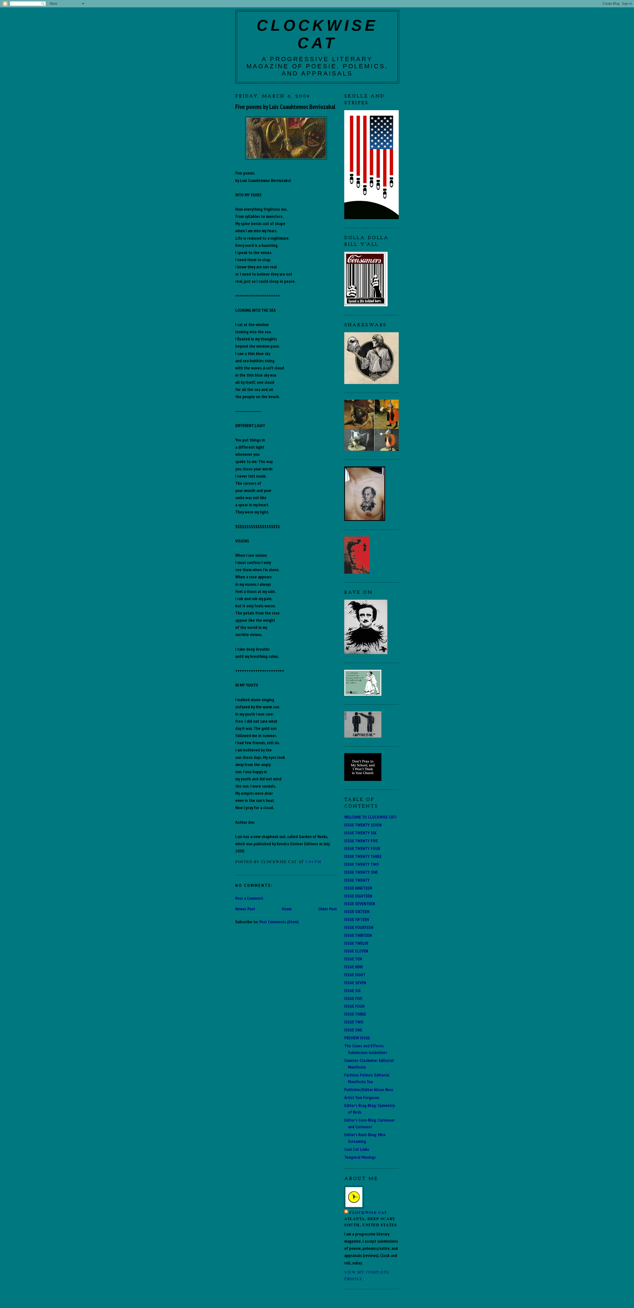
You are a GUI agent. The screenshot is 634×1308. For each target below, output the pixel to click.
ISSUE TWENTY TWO (361, 864)
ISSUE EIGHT (355, 974)
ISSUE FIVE (353, 998)
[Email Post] (323, 861)
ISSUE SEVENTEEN (359, 903)
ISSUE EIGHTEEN (358, 896)
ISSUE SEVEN (355, 982)
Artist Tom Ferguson (361, 1097)
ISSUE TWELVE (356, 943)
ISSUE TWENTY (357, 880)
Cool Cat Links (356, 1149)
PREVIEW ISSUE (357, 1038)
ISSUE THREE (355, 1014)
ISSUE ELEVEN (356, 951)
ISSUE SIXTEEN (357, 911)
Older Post (327, 909)
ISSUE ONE (353, 1030)
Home (287, 909)
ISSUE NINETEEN (358, 888)
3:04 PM (313, 861)
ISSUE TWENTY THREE (363, 856)
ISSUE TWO (353, 1022)
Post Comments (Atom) (279, 921)
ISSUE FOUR (354, 1006)
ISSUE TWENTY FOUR (362, 848)
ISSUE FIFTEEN (356, 919)
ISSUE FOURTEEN (358, 927)
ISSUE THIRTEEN (358, 935)
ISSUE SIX (352, 990)
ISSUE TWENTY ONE (361, 872)
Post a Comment (249, 898)
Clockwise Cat (368, 1212)
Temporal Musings (360, 1157)
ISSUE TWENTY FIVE (361, 841)
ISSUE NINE (353, 967)
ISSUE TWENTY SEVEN (363, 825)
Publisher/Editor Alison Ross (368, 1089)
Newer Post (245, 909)
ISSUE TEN (353, 959)
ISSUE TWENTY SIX (360, 833)
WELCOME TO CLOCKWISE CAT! (370, 817)
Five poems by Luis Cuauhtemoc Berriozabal (285, 107)
